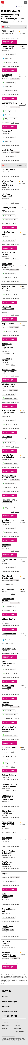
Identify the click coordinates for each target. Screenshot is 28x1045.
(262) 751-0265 (6, 868)
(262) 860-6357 (6, 315)
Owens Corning (2, 2)
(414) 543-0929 (6, 94)
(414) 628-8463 (6, 752)
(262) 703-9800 (6, 38)
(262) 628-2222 (6, 817)
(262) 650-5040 (6, 644)
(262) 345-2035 (6, 447)
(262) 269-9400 (6, 298)
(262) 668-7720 (6, 885)
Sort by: (15, 22)
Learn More (20, 27)
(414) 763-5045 (6, 594)
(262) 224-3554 (6, 244)
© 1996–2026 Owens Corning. (8, 1036)
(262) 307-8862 (6, 491)
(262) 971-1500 (6, 625)
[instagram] (8, 1016)
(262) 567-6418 (6, 857)
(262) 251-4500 (6, 653)
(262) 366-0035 (6, 376)
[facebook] (4, 1016)
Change (22, 18)
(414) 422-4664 (6, 281)
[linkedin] (12, 1016)
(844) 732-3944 (6, 145)
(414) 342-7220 (6, 551)
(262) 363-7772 (6, 739)
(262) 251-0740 (6, 224)
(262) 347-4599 (6, 904)
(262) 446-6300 (6, 402)
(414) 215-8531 (6, 365)
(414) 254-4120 (6, 585)
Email (12, 38)
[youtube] (16, 1016)
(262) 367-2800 (6, 571)
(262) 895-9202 (6, 936)
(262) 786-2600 (6, 846)
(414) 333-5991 (6, 176)
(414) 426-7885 (6, 203)
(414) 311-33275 (6, 719)
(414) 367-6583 (6, 160)
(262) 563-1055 (6, 335)
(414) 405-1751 (6, 779)
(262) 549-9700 (6, 123)
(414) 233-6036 (6, 963)
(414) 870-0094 (6, 354)
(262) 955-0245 (6, 66)
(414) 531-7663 (6, 806)
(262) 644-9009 (6, 677)
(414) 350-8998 (6, 921)
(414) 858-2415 (6, 694)
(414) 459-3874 (6, 536)
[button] (25, 33)
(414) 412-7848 (6, 512)
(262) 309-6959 (6, 428)
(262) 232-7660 (6, 833)
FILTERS (5, 22)
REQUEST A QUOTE (9, 42)
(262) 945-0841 (6, 767)
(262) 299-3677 (6, 947)
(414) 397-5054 (6, 189)
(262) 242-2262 (6, 611)
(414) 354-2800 (6, 791)
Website (17, 38)
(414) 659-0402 (6, 467)
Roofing (4, 6)
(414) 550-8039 (6, 259)
